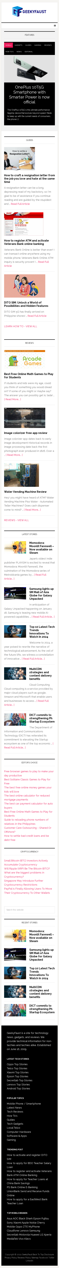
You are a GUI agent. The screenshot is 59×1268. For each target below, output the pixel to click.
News (19, 52)
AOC (15, 1218)
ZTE (25, 1226)
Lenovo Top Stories (18, 1084)
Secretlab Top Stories (19, 1080)
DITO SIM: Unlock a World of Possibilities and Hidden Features (26, 304)
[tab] (8, 45)
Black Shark (26, 1218)
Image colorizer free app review (25, 433)
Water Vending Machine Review (25, 491)
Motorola (24, 1234)
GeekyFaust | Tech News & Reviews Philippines (29, 11)
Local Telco (13, 1127)
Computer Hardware (19, 1131)
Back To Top (38, 1254)
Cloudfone (13, 1230)
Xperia (47, 1234)
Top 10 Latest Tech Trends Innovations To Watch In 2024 (42, 631)
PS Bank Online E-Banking (22, 1187)
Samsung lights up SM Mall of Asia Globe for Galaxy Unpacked (41, 593)
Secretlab (12, 1234)
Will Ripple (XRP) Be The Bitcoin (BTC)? (27, 868)
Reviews (48, 45)
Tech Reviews (15, 1111)
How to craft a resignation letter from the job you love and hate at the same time (29, 179)
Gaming (37, 45)
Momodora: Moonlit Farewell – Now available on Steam (41, 547)
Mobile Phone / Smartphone (24, 1103)
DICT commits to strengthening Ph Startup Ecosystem (42, 718)
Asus (9, 1218)
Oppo (19, 1226)
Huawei (34, 1234)
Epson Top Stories (17, 1076)
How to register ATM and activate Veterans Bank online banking (26, 242)
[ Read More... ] (12, 399)
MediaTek (12, 1238)
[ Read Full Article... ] (43, 616)
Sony (10, 1222)
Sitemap (35, 1258)
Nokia (33, 1222)
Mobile (8, 45)
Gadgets (18, 45)
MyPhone (34, 1226)
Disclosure (49, 1254)
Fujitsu (45, 1218)
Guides (28, 45)
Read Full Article (20, 203)
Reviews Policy (24, 1258)
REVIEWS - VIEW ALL (16, 520)
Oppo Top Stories (17, 1064)
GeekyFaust (27, 1254)
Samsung (34, 1230)
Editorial (29, 52)
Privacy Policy (11, 1258)
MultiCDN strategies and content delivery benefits (40, 674)
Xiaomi (17, 1222)
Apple (25, 1222)
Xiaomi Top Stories (18, 1072)
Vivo (21, 1238)
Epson (37, 1218)
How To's (9, 52)
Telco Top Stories (17, 1068)
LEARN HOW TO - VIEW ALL (20, 326)
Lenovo (24, 1230)
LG (41, 1234)
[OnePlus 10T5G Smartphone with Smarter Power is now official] (29, 68)
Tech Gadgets (15, 1123)
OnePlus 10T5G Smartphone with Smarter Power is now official (29, 94)
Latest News (14, 1107)
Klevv (27, 1238)
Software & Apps (17, 1135)
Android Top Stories (18, 1088)
